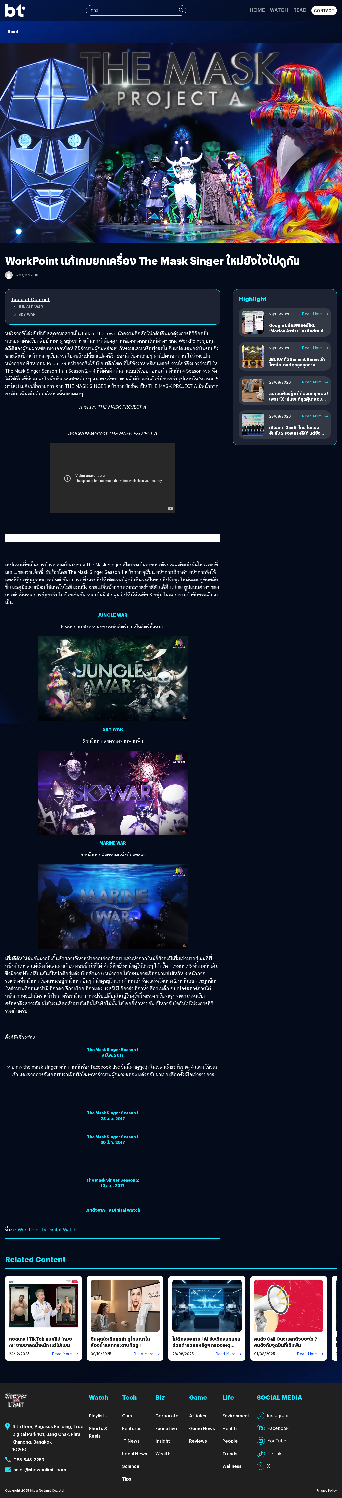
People (230, 1441)
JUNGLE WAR (30, 307)
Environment (235, 1415)
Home (257, 9)
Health (229, 1428)
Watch (279, 9)
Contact (324, 10)
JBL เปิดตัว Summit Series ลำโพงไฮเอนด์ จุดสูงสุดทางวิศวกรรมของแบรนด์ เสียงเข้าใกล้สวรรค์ (297, 367)
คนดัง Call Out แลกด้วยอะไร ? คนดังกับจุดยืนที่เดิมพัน (285, 1342)
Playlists (98, 1415)
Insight (162, 1441)
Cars (127, 1415)
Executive (166, 1428)
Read (299, 9)
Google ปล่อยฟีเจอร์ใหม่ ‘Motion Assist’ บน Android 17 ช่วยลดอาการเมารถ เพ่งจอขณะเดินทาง (297, 333)
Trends (229, 1453)
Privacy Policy (327, 1490)
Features (131, 1428)
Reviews (198, 1441)
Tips (126, 1479)
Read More (312, 314)
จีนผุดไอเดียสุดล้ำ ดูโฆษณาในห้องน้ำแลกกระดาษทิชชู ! (120, 1342)
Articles (197, 1415)
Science (130, 1466)
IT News (131, 1441)
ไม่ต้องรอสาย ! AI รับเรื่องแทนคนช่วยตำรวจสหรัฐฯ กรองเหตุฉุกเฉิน (206, 1345)
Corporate (166, 1415)
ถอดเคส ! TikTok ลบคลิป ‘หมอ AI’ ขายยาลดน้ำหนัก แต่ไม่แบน (40, 1342)
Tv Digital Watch (58, 1229)
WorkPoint (29, 1229)
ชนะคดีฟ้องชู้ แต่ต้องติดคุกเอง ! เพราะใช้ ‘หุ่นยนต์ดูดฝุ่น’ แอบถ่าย (298, 399)
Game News (202, 1428)
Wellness (231, 1466)
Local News (134, 1453)
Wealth (162, 1453)
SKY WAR (27, 314)
